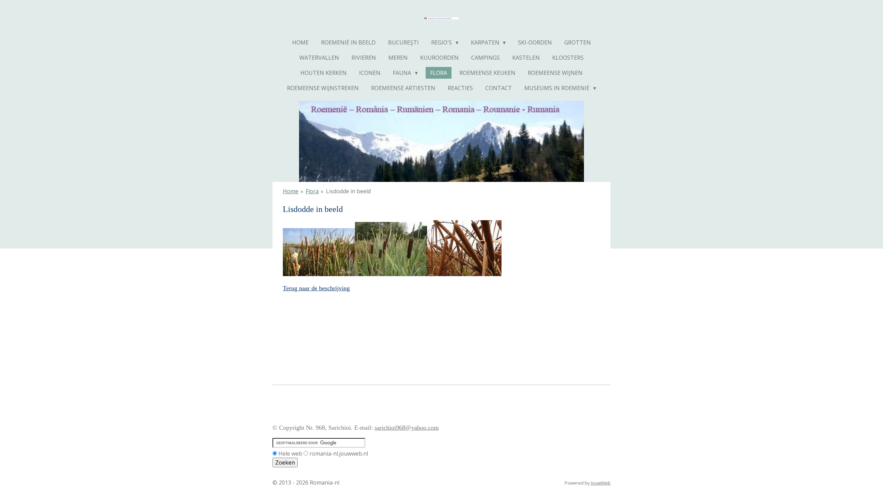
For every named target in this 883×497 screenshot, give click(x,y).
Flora (312, 191)
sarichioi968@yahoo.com (407, 427)
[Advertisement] (398, 399)
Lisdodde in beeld (348, 191)
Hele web (290, 453)
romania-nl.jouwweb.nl (338, 453)
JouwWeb (601, 483)
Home (290, 191)
